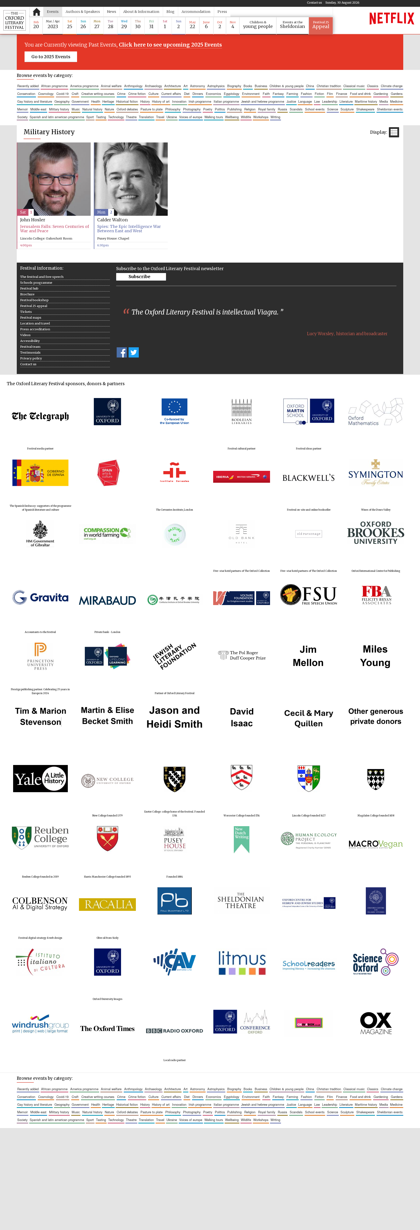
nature (109, 109)
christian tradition (329, 85)
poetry (207, 109)
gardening (381, 93)
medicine (396, 101)
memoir (22, 109)
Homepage (36, 12)
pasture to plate (151, 109)
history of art (161, 101)
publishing (234, 109)
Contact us (314, 2)
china (310, 85)
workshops (260, 117)
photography (192, 109)
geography (62, 101)
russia (282, 109)
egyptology (231, 93)
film (330, 93)
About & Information (141, 11)
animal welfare (111, 85)
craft (75, 93)
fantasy (278, 93)
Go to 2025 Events (50, 56)
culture (153, 93)
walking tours (213, 117)
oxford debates (127, 109)
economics (213, 93)
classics (372, 85)
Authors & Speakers (83, 11)
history (145, 101)
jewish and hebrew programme (262, 101)
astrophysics (216, 85)
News (111, 11)
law (317, 101)
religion (249, 109)
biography (234, 85)
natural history (92, 109)
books (248, 85)
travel (160, 117)
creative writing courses (97, 93)
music (76, 109)
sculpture (347, 109)
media (383, 101)
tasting (101, 117)
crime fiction (137, 93)
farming (292, 93)
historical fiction (127, 101)
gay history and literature (34, 101)
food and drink (360, 93)
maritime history (366, 101)
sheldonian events (389, 109)
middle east (38, 109)
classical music (354, 85)
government (80, 101)
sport (90, 117)
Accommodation (196, 11)
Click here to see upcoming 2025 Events (170, 45)
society (22, 117)
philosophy (172, 109)
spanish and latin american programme (57, 117)
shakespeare (365, 109)
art (186, 85)
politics (220, 109)
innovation (179, 101)
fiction (319, 93)
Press (222, 11)
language (305, 101)
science (332, 109)
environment (251, 93)
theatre (131, 117)
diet (187, 93)
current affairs (171, 93)
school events (314, 109)
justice (291, 101)
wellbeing (232, 117)
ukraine (171, 117)
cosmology (45, 93)
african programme (54, 85)
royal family (266, 109)
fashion (306, 93)
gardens (396, 93)
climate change (391, 85)
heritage (108, 101)
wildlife (246, 117)
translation (146, 117)
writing (275, 117)
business (261, 85)
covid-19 (62, 93)
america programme (84, 85)
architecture (172, 85)
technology (116, 117)
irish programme (200, 101)
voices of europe (190, 117)
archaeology (153, 85)
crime (121, 93)
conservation (26, 93)
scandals (296, 109)
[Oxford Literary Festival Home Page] (14, 20)
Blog (170, 11)
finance (341, 93)
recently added (28, 85)
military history (59, 109)
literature (346, 101)
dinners (197, 93)
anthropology (133, 85)
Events (53, 11)
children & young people (287, 85)
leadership (329, 101)
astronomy (197, 85)
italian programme (226, 101)
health (95, 101)
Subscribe (139, 276)
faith (266, 93)
